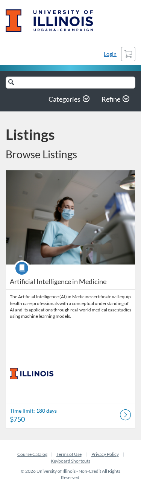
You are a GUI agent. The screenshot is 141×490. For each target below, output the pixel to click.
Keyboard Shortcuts (70, 461)
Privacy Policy (105, 454)
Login (110, 54)
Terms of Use (69, 454)
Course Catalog (32, 454)
